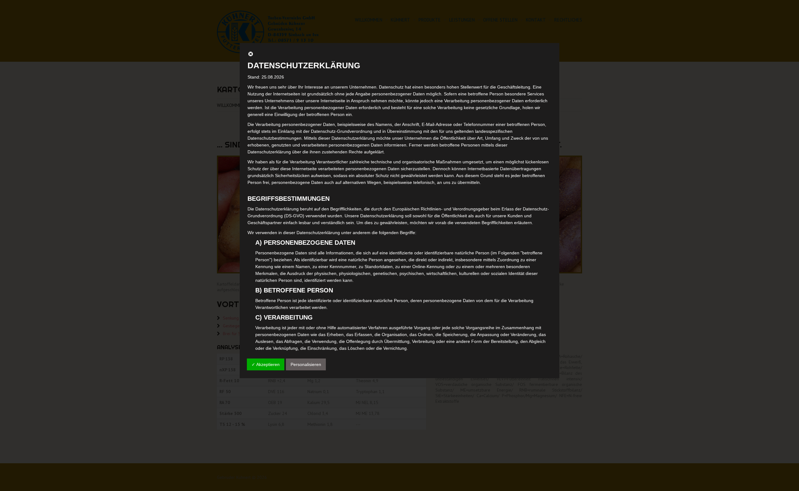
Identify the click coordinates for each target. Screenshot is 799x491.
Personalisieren (306, 364)
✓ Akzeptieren (266, 364)
